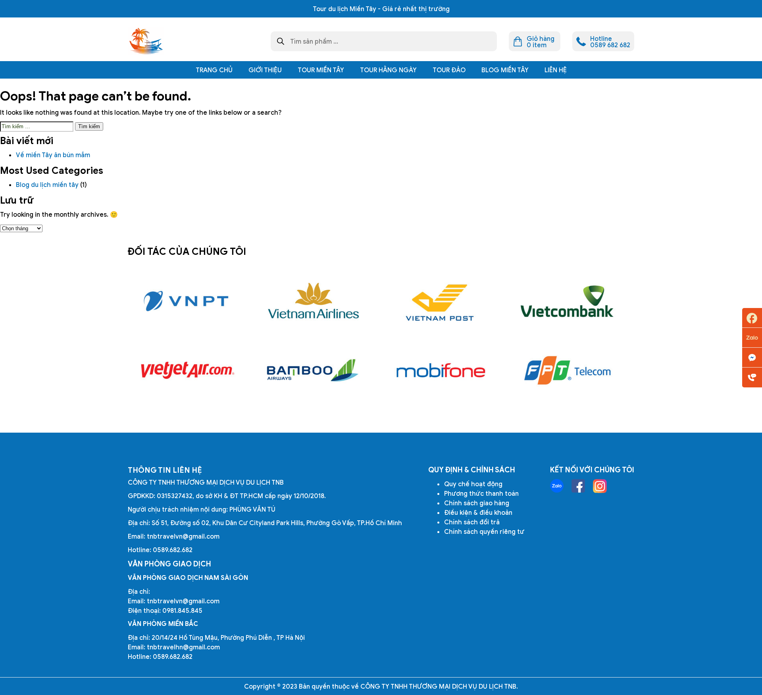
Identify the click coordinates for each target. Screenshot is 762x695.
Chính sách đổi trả (472, 522)
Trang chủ (214, 70)
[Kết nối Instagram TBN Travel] (600, 486)
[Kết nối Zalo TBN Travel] (557, 486)
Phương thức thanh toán (481, 493)
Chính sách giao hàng (476, 503)
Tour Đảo (449, 70)
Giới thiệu (265, 70)
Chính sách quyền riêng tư (484, 531)
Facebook (752, 318)
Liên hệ (556, 70)
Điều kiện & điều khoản (478, 512)
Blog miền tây (505, 70)
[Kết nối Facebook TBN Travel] (578, 486)
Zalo (752, 338)
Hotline (752, 377)
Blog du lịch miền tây (47, 185)
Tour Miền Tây (321, 70)
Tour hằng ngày (388, 70)
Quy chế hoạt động (473, 484)
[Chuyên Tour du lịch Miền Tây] (146, 41)
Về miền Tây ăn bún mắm (54, 155)
